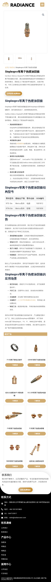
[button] (42, 5)
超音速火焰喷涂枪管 (36, 461)
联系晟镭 (6, 522)
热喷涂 (12, 67)
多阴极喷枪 (20, 143)
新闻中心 (6, 564)
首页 (6, 67)
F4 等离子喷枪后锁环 (14, 360)
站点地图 (37, 578)
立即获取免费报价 (14, 94)
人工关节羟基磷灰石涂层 (27, 300)
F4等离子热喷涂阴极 (14, 428)
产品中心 (6, 537)
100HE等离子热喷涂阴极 (36, 360)
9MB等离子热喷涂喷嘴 (14, 461)
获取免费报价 (25, 490)
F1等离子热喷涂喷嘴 (36, 428)
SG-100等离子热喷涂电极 (36, 393)
